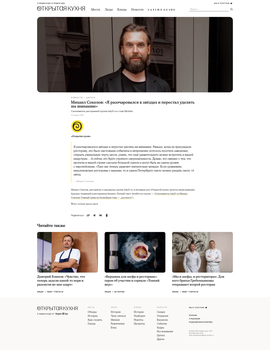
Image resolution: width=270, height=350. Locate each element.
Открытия (162, 316)
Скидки (161, 312)
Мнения (115, 320)
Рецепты (138, 320)
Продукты (139, 323)
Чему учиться (55, 292)
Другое (160, 339)
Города (91, 323)
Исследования (165, 331)
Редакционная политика (200, 322)
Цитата (91, 98)
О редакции (194, 319)
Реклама (193, 315)
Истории (119, 292)
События (162, 323)
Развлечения (117, 323)
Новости (137, 9)
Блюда (122, 9)
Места (95, 9)
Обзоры (92, 312)
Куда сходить (95, 320)
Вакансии (162, 320)
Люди (109, 9)
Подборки (139, 316)
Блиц (113, 327)
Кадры (160, 327)
